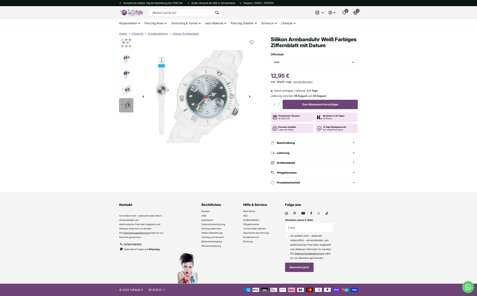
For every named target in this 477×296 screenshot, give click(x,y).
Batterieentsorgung (211, 241)
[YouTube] (303, 213)
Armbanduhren (158, 33)
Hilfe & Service (255, 205)
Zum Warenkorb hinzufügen (320, 104)
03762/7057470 (132, 244)
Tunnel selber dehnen (254, 228)
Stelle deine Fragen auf (142, 249)
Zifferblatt (277, 54)
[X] (319, 213)
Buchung (247, 241)
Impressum (207, 220)
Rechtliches (211, 205)
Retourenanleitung (211, 246)
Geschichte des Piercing (256, 232)
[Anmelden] (332, 12)
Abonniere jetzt (299, 267)
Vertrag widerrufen (211, 228)
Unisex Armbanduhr (186, 33)
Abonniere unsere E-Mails (299, 220)
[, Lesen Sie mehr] (319, 12)
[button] (143, 96)
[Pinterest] (294, 213)
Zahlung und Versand (212, 237)
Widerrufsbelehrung (211, 232)
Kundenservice (251, 237)
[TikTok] (327, 213)
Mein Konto (249, 211)
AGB (203, 215)
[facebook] (311, 213)
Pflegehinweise (251, 224)
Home (123, 33)
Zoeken (217, 12)
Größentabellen (251, 220)
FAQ (245, 215)
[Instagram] (286, 213)
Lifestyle (137, 33)
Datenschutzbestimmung (136, 232)
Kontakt (205, 211)
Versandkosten (303, 82)
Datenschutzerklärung (213, 224)
